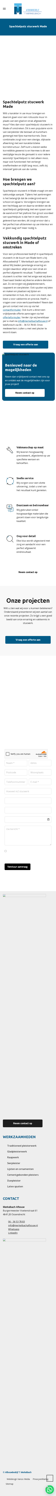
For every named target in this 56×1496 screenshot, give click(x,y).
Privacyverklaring (40, 1479)
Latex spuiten (15, 1186)
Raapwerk (13, 1157)
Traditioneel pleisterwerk (21, 1145)
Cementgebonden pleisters (22, 1174)
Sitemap (9, 1483)
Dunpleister (14, 1180)
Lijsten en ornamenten (20, 1169)
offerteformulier (12, 317)
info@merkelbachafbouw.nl (33, 321)
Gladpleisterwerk (17, 1151)
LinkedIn (13, 1232)
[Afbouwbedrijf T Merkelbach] (28, 8)
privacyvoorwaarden (32, 858)
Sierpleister (13, 1163)
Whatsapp (13, 1229)
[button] (49, 1489)
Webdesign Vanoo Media (18, 1479)
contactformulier (12, 309)
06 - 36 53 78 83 (16, 1221)
